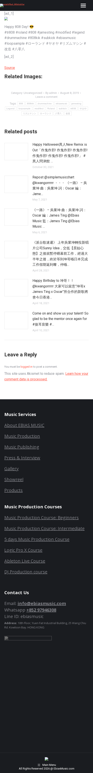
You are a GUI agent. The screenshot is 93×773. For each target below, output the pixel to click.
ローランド (45, 113)
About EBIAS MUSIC (24, 425)
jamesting (76, 103)
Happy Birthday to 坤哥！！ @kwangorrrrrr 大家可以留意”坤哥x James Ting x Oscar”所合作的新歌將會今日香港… (60, 289)
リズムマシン (29, 113)
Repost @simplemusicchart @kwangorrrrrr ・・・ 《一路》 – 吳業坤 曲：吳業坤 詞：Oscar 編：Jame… (59, 185)
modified (39, 108)
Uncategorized (33, 93)
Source (9, 68)
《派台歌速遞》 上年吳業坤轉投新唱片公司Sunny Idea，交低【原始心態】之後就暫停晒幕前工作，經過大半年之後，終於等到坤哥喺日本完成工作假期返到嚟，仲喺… (60, 253)
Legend (10, 108)
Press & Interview (22, 458)
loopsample (25, 108)
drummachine (45, 103)
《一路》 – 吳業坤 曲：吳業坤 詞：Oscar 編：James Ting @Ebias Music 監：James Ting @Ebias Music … (59, 218)
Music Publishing (21, 447)
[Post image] (16, 151)
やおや (83, 108)
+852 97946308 (41, 610)
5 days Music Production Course (36, 539)
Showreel (13, 479)
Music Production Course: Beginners (41, 517)
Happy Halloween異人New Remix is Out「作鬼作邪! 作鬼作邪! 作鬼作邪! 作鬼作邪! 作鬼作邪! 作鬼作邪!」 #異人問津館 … (60, 152)
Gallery (11, 468)
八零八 (58, 113)
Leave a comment (46, 96)
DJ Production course (25, 572)
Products (13, 490)
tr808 (73, 108)
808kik (30, 103)
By (51, 93)
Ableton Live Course (24, 561)
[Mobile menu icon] (83, 5)
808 (21, 103)
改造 (68, 113)
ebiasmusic (61, 103)
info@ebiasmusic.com (42, 603)
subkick (63, 108)
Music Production (22, 436)
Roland (51, 108)
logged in (26, 366)
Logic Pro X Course (23, 550)
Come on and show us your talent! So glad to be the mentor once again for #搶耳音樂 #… (60, 318)
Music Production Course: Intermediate (44, 528)
